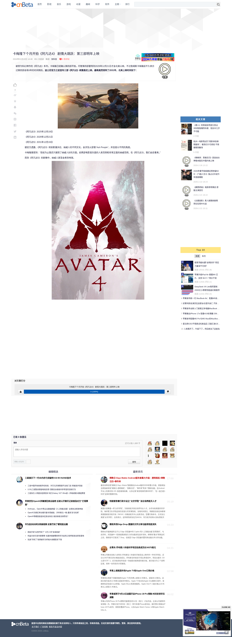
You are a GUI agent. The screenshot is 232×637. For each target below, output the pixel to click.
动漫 (78, 4)
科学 (97, 4)
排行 (127, 4)
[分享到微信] (15, 113)
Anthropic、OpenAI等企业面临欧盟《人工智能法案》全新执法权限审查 (55, 509)
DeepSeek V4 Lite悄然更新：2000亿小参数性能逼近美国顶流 (207, 290)
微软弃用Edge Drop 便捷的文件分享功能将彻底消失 (133, 524)
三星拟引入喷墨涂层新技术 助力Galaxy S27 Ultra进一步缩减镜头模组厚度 (56, 493)
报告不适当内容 (55, 627)
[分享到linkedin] (15, 137)
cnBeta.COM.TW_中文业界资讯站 (22, 4)
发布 (134, 462)
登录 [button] (15, 443)
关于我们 (35, 627)
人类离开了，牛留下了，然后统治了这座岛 (202, 329)
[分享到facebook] (15, 125)
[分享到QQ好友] (15, 107)
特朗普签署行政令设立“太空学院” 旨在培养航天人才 (133, 501)
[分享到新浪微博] (15, 95)
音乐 (59, 4)
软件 (107, 4)
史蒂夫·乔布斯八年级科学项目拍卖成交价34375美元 (133, 547)
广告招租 (44, 627)
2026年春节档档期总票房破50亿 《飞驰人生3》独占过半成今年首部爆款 (206, 174)
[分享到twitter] (15, 131)
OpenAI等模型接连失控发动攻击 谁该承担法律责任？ (48, 516)
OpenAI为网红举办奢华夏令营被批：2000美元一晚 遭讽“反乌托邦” (53, 513)
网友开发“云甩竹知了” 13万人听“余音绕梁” (44, 532)
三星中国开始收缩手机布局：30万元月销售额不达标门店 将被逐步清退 (55, 486)
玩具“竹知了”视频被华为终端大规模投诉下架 (45, 540)
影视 (49, 4)
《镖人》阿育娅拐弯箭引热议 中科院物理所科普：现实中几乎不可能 (206, 128)
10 (182, 329)
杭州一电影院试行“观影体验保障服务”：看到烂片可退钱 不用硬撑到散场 (206, 144)
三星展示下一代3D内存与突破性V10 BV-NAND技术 (48, 478)
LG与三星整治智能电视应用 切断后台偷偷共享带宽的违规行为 (52, 489)
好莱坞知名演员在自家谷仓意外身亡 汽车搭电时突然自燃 (206, 303)
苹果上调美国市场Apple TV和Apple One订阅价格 (132, 570)
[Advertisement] (116, 28)
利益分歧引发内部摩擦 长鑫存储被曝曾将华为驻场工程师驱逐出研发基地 (56, 536)
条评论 (66, 59)
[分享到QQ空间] (15, 101)
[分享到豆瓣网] (15, 119)
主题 (117, 4)
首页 (39, 4)
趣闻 (88, 4)
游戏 (68, 4)
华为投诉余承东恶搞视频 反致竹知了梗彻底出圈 (46, 524)
